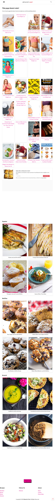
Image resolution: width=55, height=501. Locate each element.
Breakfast (2, 490)
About (39, 490)
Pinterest (21, 490)
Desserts (2, 495)
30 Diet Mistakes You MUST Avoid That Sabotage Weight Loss (34, 97)
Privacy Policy (41, 494)
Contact (39, 492)
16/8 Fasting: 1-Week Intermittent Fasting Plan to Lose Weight (21, 54)
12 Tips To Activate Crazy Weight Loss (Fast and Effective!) (46, 32)
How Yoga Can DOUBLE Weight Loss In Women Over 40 (47, 60)
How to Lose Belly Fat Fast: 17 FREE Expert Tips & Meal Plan (34, 54)
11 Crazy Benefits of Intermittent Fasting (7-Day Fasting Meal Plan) (8, 54)
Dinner (1, 494)
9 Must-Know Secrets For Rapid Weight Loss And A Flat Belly (34, 139)
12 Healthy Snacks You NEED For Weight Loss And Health (21, 97)
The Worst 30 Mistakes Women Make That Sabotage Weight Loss (21, 103)
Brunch (1, 492)
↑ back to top (27, 480)
